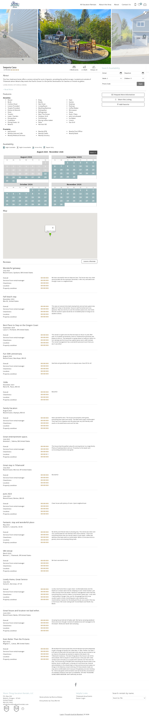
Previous (5, 37)
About (116, 4)
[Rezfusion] (22, 708)
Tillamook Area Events (84, 696)
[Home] (15, 4)
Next (144, 37)
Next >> (93, 153)
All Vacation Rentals (88, 4)
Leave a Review (89, 261)
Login (62, 714)
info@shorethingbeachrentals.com (15, 704)
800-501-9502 (8, 702)
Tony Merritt (55, 701)
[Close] (52, 227)
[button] (50, 234)
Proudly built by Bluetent (74, 714)
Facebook (76, 685)
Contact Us (126, 4)
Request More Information (124, 95)
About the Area (105, 4)
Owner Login (80, 698)
